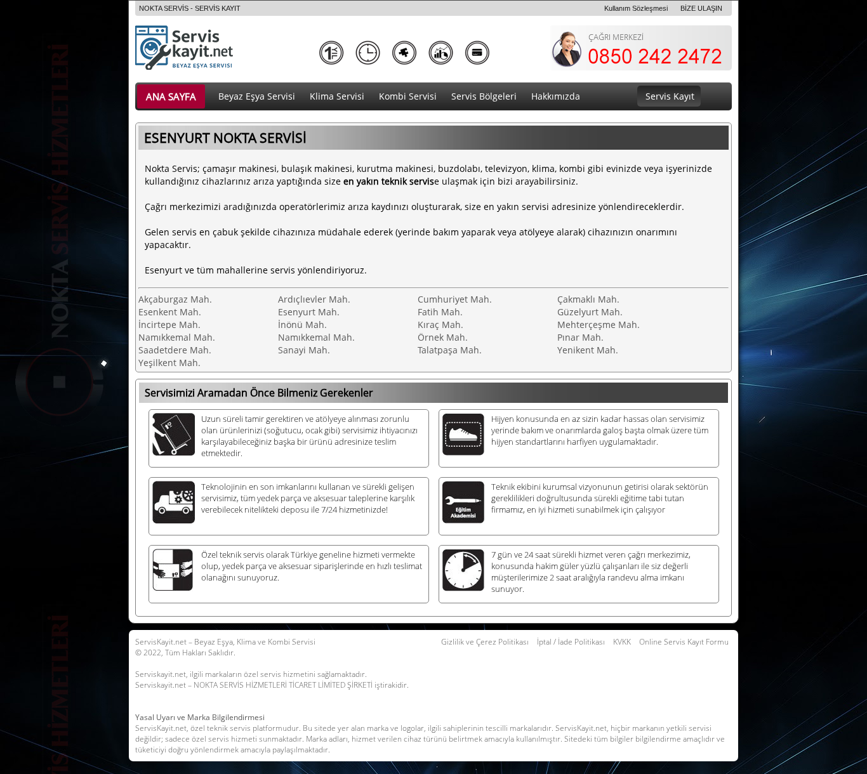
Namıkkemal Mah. (176, 337)
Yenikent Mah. (587, 350)
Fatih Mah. (440, 312)
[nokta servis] (208, 67)
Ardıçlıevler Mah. (314, 299)
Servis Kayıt (669, 96)
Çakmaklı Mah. (588, 299)
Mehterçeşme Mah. (598, 324)
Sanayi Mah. (304, 350)
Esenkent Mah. (169, 312)
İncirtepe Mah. (169, 324)
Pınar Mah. (580, 337)
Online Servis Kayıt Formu (684, 641)
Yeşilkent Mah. (169, 363)
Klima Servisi (337, 96)
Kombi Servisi (408, 96)
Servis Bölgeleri (484, 96)
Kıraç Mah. (440, 324)
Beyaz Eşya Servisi (256, 96)
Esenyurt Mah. (309, 312)
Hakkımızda (555, 96)
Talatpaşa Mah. (450, 350)
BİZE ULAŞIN (701, 8)
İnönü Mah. (302, 324)
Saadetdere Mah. (174, 350)
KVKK (622, 641)
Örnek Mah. (443, 337)
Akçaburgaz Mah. (175, 299)
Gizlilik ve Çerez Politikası (485, 641)
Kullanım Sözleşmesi (636, 8)
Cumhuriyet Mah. (455, 299)
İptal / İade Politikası (571, 641)
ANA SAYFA (171, 96)
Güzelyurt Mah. (590, 312)
